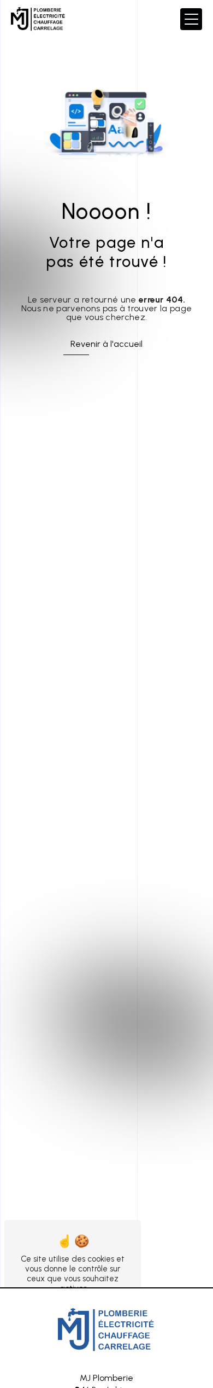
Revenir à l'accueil (106, 344)
